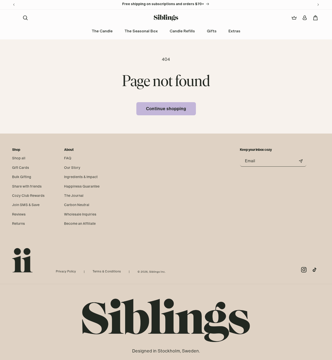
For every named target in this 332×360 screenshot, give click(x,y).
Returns (18, 223)
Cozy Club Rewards (28, 195)
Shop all (19, 158)
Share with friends (27, 186)
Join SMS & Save (26, 205)
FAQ (67, 158)
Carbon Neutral (76, 205)
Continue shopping (166, 108)
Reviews (19, 214)
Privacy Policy (66, 271)
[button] (25, 17)
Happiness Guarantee (82, 186)
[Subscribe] (301, 161)
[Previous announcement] (14, 4)
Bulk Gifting (21, 177)
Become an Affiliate (80, 223)
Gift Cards (20, 167)
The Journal (74, 195)
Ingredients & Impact (81, 177)
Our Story (72, 167)
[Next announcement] (318, 4)
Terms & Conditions (107, 271)
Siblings (154, 271)
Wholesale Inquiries (80, 214)
